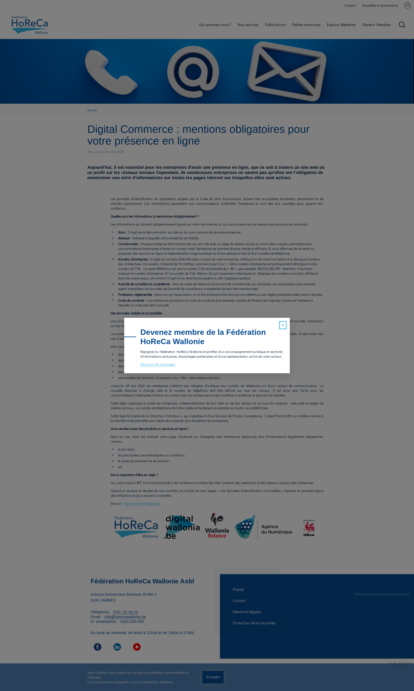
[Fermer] (283, 325)
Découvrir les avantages (157, 364)
